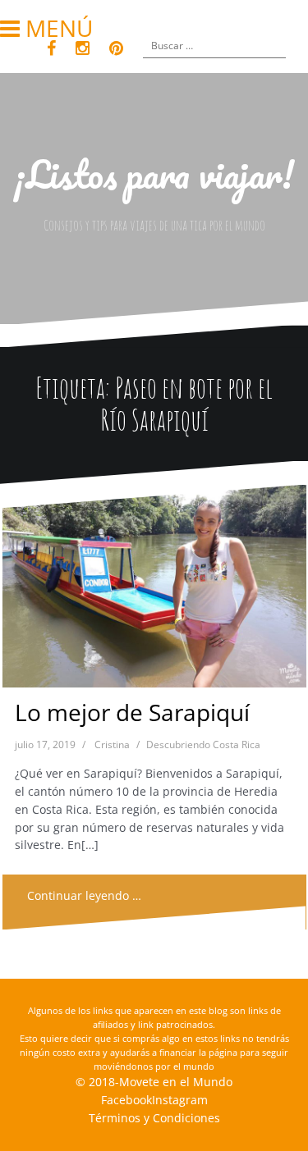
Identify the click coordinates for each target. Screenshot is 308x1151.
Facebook (126, 1100)
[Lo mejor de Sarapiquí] (153, 590)
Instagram (180, 1100)
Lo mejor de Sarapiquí (132, 712)
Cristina (112, 744)
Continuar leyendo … (84, 895)
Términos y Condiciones (154, 1118)
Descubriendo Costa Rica (203, 744)
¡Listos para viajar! (154, 174)
